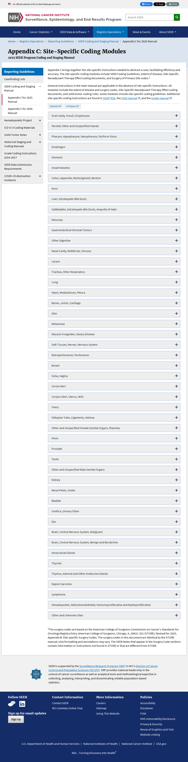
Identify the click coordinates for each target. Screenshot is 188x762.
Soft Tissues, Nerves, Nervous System (74, 344)
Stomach (57, 157)
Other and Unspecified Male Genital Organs (78, 469)
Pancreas (57, 220)
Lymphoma (58, 594)
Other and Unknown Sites (67, 615)
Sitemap (101, 708)
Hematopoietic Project (18, 120)
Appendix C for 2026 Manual (20, 111)
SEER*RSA (109, 98)
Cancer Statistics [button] (39, 32)
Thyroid (56, 563)
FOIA (143, 713)
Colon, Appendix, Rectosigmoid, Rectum (76, 178)
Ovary (55, 407)
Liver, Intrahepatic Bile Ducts (69, 199)
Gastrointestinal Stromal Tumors (72, 230)
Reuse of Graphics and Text (156, 729)
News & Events (141, 32)
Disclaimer (146, 708)
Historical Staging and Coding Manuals (17, 144)
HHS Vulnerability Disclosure (157, 719)
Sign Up (16, 719)
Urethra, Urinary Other (65, 511)
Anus (55, 188)
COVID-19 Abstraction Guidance (17, 178)
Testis (55, 459)
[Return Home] (64, 17)
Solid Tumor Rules (15, 135)
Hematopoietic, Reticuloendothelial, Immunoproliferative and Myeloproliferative (101, 605)
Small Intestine (61, 168)
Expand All (55, 106)
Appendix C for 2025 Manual (20, 99)
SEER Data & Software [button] (73, 32)
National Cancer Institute (137, 744)
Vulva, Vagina (60, 376)
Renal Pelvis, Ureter (63, 490)
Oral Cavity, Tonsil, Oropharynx (71, 115)
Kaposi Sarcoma (62, 584)
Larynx (56, 261)
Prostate (57, 448)
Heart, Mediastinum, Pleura (68, 292)
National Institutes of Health (100, 744)
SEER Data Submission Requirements (18, 166)
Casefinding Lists (14, 79)
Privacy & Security (151, 724)
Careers (101, 703)
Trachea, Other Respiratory (68, 272)
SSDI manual (129, 98)
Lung (55, 282)
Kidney (56, 480)
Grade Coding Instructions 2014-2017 (20, 155)
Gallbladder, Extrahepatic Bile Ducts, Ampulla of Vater (84, 209)
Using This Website (108, 713)
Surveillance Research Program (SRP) (102, 666)
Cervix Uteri (59, 386)
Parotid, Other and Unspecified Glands (75, 126)
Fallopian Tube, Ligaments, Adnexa (73, 417)
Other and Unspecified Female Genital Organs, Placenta (86, 428)
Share (147, 4)
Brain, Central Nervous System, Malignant (77, 532)
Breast (55, 365)
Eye (54, 521)
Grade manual (160, 98)
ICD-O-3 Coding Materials (19, 127)
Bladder (56, 501)
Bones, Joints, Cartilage (66, 303)
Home (17, 32)
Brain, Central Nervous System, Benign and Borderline (85, 542)
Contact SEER (60, 703)
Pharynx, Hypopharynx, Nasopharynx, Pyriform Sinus (84, 136)
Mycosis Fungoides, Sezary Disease (73, 334)
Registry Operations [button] (109, 32)
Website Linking (150, 734)
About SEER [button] (166, 32)
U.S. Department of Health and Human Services (50, 744)
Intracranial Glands (63, 553)
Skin (54, 313)
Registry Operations (31, 41)
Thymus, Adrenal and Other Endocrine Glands (80, 573)
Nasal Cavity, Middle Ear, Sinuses (71, 251)
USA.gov (161, 744)
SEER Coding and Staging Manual (98, 41)
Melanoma (58, 324)
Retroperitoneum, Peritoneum (70, 355)
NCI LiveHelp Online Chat (67, 708)
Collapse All (72, 106)
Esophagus (58, 147)
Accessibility (147, 703)
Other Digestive (61, 240)
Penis (55, 438)
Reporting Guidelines (61, 41)
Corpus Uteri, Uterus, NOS (68, 396)
